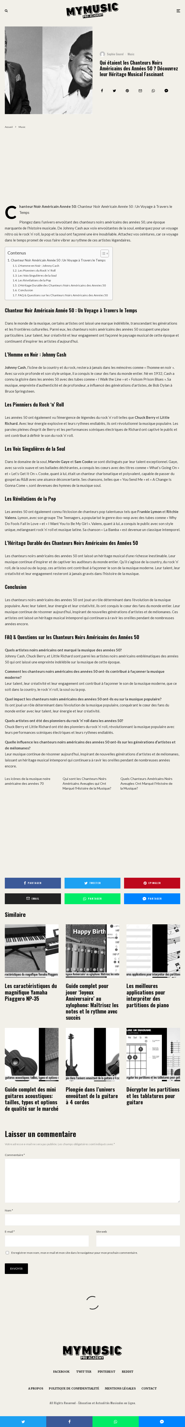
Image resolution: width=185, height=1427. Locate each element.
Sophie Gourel (115, 54)
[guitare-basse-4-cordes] (92, 1054)
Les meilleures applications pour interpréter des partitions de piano (147, 995)
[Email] (140, 91)
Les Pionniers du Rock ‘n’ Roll (36, 270)
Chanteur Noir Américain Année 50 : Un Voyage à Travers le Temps (58, 260)
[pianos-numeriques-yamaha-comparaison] (32, 951)
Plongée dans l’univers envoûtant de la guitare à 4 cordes (92, 1095)
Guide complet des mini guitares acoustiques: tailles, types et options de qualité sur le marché (31, 1099)
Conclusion (25, 290)
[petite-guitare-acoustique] (32, 1054)
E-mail (10, 1231)
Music (131, 54)
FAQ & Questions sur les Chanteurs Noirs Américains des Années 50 (62, 295)
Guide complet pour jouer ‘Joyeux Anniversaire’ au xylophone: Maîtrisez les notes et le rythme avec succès (92, 1001)
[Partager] (102, 91)
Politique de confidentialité (74, 1388)
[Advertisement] (92, 168)
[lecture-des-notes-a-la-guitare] (153, 1054)
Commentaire (15, 1155)
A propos (35, 1388)
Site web (101, 1231)
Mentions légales (120, 1388)
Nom (9, 1210)
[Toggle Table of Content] (102, 253)
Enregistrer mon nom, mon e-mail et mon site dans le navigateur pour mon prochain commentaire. (74, 1252)
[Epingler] (127, 91)
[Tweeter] (114, 91)
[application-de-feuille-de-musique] (153, 951)
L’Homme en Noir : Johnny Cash (38, 265)
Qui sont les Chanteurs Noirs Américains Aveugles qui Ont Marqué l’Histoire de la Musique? (87, 783)
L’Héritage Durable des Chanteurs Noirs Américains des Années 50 (62, 285)
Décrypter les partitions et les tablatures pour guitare (152, 1095)
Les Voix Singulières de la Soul (37, 275)
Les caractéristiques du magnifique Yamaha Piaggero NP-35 (31, 991)
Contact (149, 1388)
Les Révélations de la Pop (34, 280)
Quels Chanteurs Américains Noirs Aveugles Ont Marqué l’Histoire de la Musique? (146, 783)
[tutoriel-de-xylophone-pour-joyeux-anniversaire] (92, 951)
